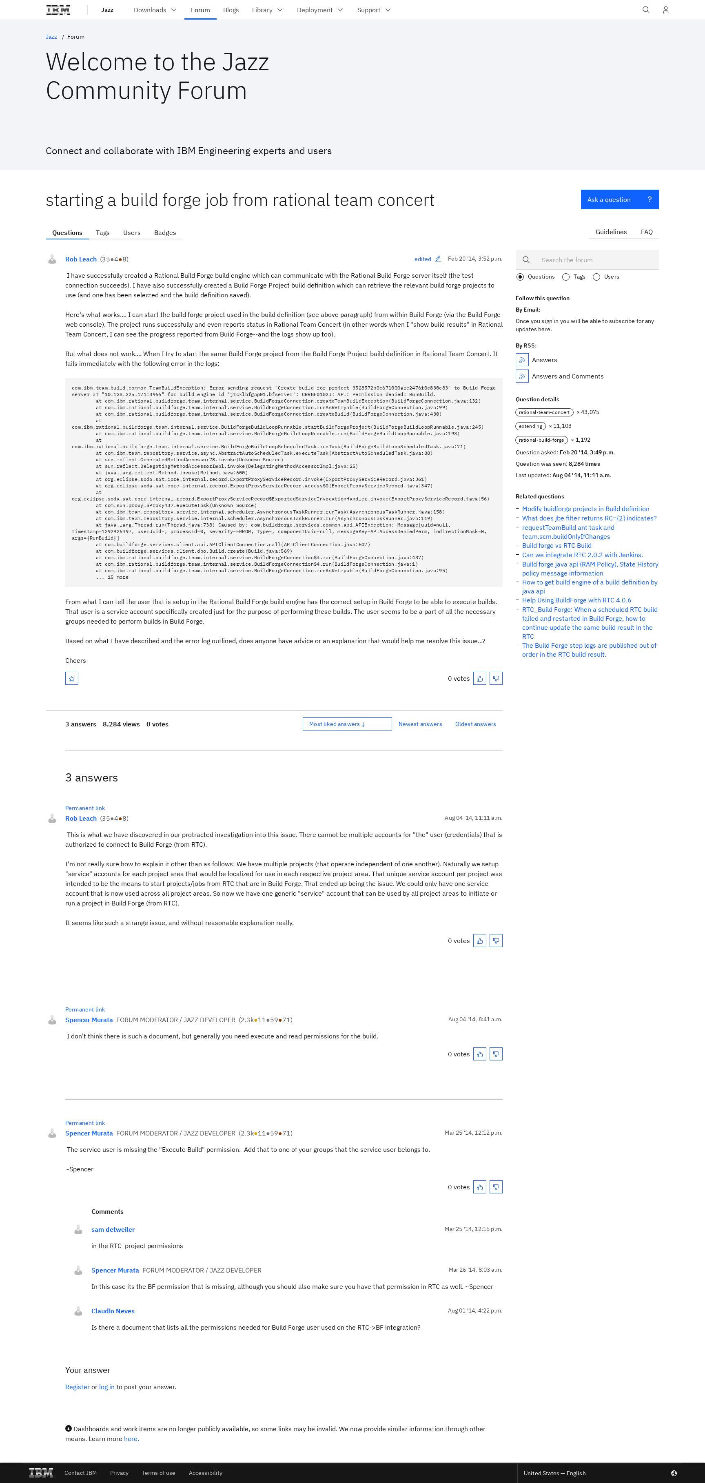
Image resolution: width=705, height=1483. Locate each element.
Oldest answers (475, 724)
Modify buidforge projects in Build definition (586, 509)
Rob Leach (81, 259)
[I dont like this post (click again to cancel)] (496, 678)
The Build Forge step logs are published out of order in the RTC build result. (589, 649)
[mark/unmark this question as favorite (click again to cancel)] (71, 678)
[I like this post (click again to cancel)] (479, 678)
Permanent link (85, 808)
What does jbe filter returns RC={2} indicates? (589, 518)
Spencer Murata (89, 1020)
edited (423, 259)
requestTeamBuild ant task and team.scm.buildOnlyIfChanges (568, 531)
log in (107, 1387)
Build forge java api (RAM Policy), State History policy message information (590, 568)
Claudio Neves (113, 1311)
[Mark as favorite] (71, 678)
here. (131, 1438)
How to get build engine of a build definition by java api (590, 586)
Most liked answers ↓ (337, 724)
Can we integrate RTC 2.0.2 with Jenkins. (582, 555)
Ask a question (609, 199)
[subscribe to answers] (522, 359)
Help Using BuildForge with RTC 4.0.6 (577, 600)
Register (77, 1387)
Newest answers (420, 724)
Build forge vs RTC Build (557, 545)
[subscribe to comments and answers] (522, 376)
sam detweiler (113, 1229)
